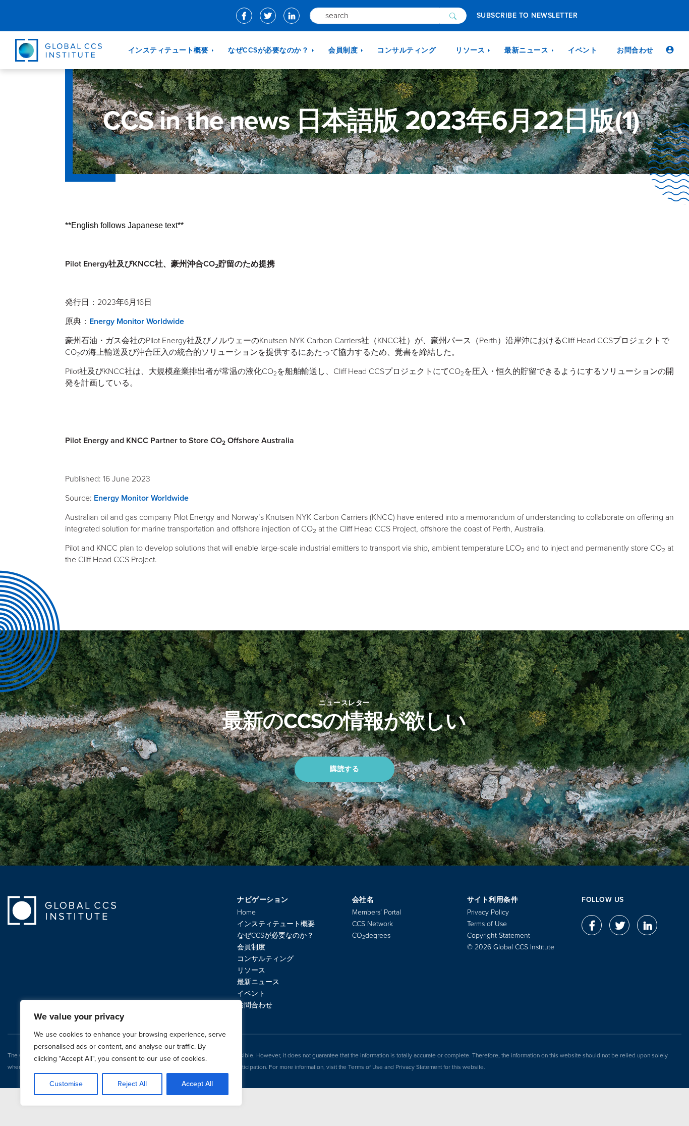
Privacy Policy (488, 912)
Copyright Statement (498, 935)
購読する (344, 769)
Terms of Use (487, 924)
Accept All (197, 1084)
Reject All (132, 1084)
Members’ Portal (376, 912)
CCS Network (372, 924)
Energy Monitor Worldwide (136, 321)
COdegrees (371, 935)
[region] (131, 1053)
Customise (66, 1084)
